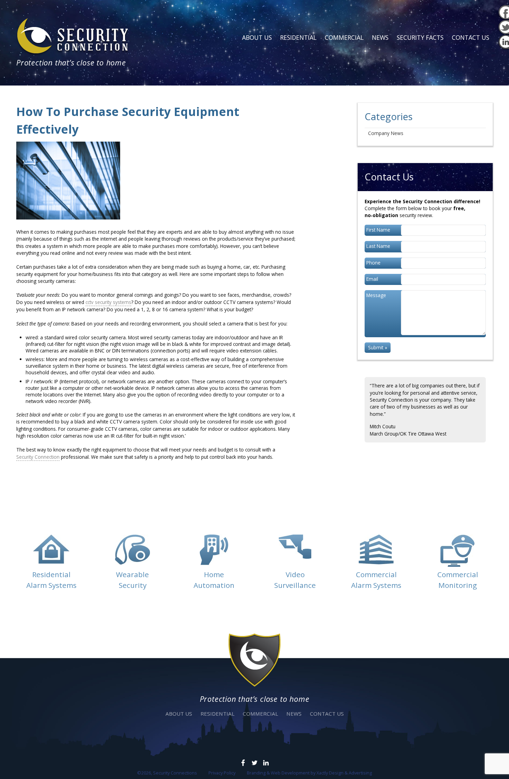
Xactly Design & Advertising (344, 773)
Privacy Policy (221, 773)
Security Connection (38, 457)
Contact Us (470, 37)
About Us (257, 37)
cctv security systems (108, 302)
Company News (385, 133)
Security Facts (420, 37)
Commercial (344, 37)
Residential (298, 37)
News (380, 37)
